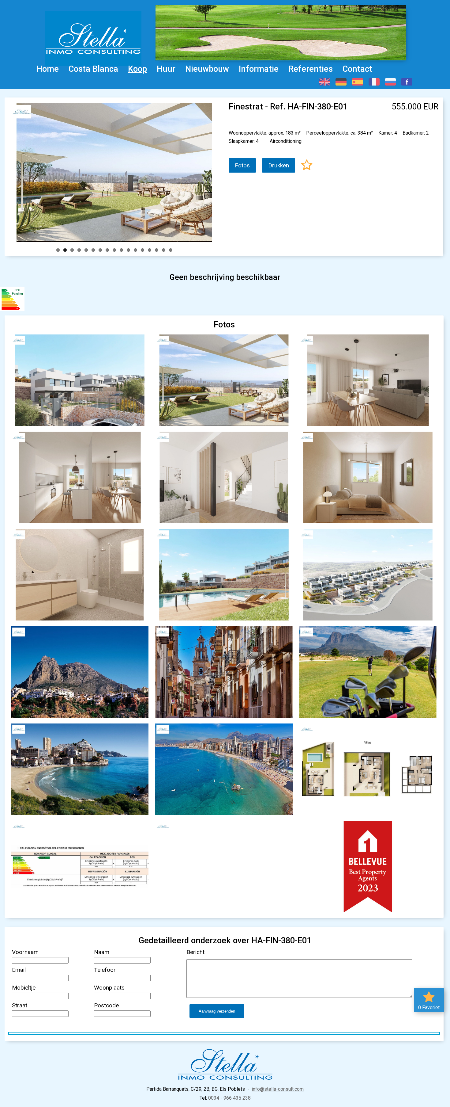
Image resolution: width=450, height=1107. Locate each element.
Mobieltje (24, 987)
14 (149, 250)
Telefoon (105, 969)
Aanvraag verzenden (217, 1011)
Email (19, 969)
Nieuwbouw (207, 69)
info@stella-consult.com (278, 1089)
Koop (137, 69)
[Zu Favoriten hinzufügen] (307, 165)
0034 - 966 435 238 (229, 1098)
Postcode (106, 1005)
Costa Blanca (93, 69)
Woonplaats (109, 987)
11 (128, 250)
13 (142, 250)
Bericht (195, 952)
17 (170, 250)
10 (121, 250)
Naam (101, 952)
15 (156, 250)
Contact (357, 69)
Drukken (278, 165)
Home (47, 69)
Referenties (310, 69)
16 (163, 250)
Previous (8, 171)
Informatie (259, 69)
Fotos (242, 165)
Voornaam (25, 952)
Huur (166, 69)
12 (135, 250)
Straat (19, 1005)
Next (221, 171)
